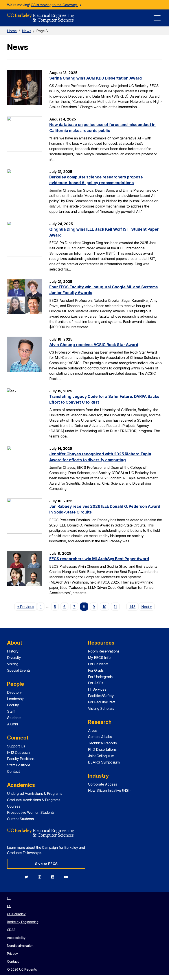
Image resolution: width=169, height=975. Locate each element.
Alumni (12, 724)
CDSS (11, 930)
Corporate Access (102, 784)
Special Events (19, 670)
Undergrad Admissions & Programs (34, 793)
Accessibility (16, 938)
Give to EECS (46, 864)
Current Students (20, 819)
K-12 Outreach (18, 752)
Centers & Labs (100, 736)
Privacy (12, 953)
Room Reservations (103, 651)
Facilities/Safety (101, 695)
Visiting (12, 664)
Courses (13, 806)
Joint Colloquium (101, 756)
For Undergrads (100, 677)
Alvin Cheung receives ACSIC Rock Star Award (93, 344)
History (12, 651)
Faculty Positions (21, 758)
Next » (148, 606)
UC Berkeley (16, 914)
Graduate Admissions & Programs (33, 800)
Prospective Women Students (31, 812)
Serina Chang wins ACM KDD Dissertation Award (95, 78)
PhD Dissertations (102, 749)
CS (9, 906)
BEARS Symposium (104, 762)
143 (132, 606)
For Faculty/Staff (101, 702)
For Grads (96, 670)
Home (12, 31)
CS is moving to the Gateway (54, 5)
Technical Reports (102, 743)
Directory (14, 692)
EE (9, 898)
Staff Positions (19, 765)
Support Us (16, 746)
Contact (13, 771)
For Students (98, 664)
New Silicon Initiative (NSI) (109, 790)
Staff (11, 711)
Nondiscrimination (20, 945)
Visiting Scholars (101, 708)
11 (115, 606)
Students (14, 717)
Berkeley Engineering (23, 922)
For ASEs (95, 683)
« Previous (27, 606)
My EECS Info (99, 657)
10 (104, 606)
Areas (92, 730)
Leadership (15, 699)
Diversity (14, 657)
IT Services (97, 689)
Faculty (13, 705)
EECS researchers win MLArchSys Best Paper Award (99, 558)
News (26, 31)
